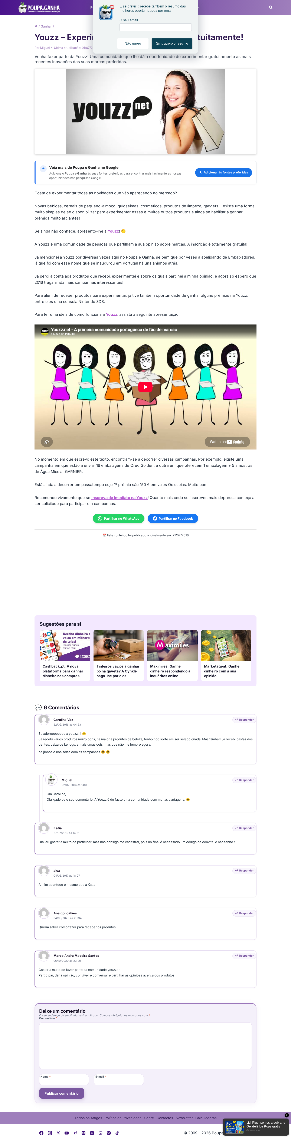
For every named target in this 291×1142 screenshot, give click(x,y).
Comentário (48, 1018)
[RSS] (92, 1133)
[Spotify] (109, 1133)
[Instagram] (50, 1133)
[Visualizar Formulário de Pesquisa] (269, 7)
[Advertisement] (145, 579)
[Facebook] (41, 1133)
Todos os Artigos (88, 1118)
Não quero (133, 43)
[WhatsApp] (100, 1133)
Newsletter (184, 1118)
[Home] (36, 26)
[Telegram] (75, 1133)
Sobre (149, 1118)
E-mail (100, 1076)
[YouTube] (66, 1133)
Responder (246, 719)
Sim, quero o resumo (172, 43)
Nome (45, 1076)
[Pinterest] (83, 1133)
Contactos (165, 1118)
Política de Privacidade (123, 1118)
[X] (58, 1133)
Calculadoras (205, 1118)
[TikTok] (117, 1133)
